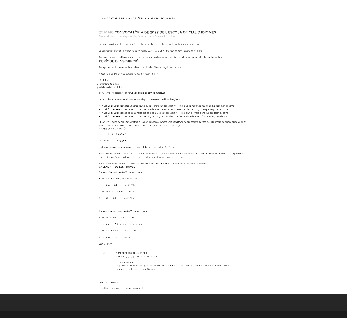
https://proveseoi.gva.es (146, 74)
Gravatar (151, 269)
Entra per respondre (150, 256)
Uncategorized (126, 36)
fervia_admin (144, 36)
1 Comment (159, 36)
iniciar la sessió (112, 288)
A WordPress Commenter (131, 253)
